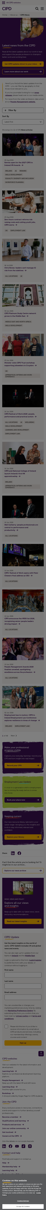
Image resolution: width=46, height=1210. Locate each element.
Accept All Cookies (22, 1206)
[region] (23, 1192)
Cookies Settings (23, 1201)
